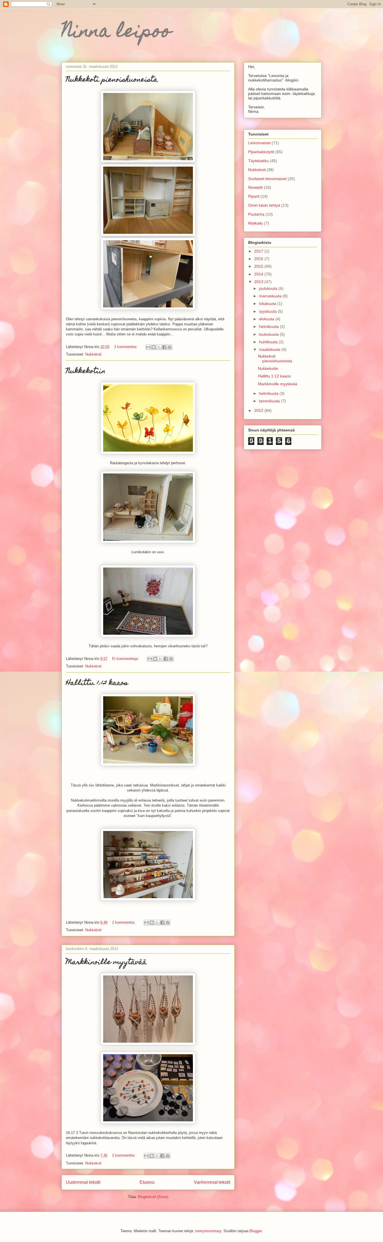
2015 (259, 266)
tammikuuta (270, 401)
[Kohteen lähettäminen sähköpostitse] (148, 347)
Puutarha (256, 214)
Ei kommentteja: (126, 659)
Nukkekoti (93, 354)
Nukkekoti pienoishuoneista (112, 80)
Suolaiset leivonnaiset (267, 178)
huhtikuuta (269, 342)
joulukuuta (268, 288)
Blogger (256, 1231)
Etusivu (147, 1182)
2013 (259, 281)
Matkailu (255, 223)
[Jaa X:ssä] (159, 347)
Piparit (253, 196)
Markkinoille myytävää (106, 962)
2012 (259, 410)
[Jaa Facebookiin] (164, 347)
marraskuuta (271, 296)
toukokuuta (269, 334)
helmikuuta (269, 393)
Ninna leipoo (116, 33)
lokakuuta (268, 303)
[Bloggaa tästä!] (153, 347)
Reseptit (255, 187)
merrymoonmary (208, 1231)
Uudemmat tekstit (83, 1182)
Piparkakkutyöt (261, 152)
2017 (259, 251)
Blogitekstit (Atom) (153, 1197)
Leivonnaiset (259, 143)
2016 (259, 258)
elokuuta (267, 319)
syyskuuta (268, 311)
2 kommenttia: (126, 347)
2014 (259, 274)
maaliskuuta (270, 349)
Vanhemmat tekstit (212, 1182)
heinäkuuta (269, 326)
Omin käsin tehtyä (264, 205)
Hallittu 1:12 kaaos (97, 683)
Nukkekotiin (86, 371)
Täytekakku (258, 160)
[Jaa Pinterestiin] (169, 347)
